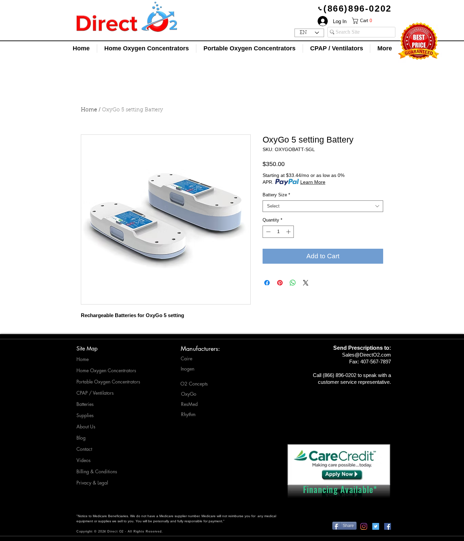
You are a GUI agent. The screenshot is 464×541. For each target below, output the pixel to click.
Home (89, 110)
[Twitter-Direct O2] (375, 526)
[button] (367, 21)
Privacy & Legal (92, 482)
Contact (84, 449)
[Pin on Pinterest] (280, 283)
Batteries (85, 404)
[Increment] (289, 231)
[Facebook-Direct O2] (387, 526)
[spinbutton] (278, 231)
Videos (83, 460)
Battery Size (276, 194)
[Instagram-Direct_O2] (363, 526)
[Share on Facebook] (267, 283)
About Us (85, 426)
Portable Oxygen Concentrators (108, 381)
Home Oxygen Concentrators (106, 370)
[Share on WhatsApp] (293, 283)
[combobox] (323, 206)
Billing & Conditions (96, 471)
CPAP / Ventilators (95, 393)
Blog (81, 438)
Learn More (312, 182)
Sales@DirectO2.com (366, 355)
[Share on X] (306, 283)
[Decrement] (268, 231)
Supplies (85, 415)
